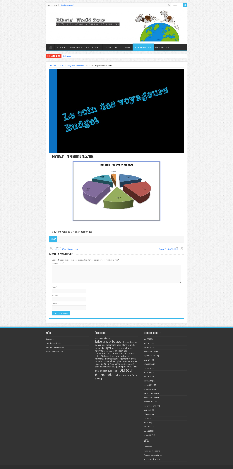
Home (53, 66)
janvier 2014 (148, 389)
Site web (55, 304)
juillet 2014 (148, 364)
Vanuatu (122, 376)
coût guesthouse (127, 353)
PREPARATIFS (61, 47)
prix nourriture (102, 366)
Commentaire (58, 263)
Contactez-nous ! (67, 5)
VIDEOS (118, 47)
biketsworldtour (109, 341)
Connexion (50, 339)
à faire (133, 375)
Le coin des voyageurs (142, 47)
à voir (98, 379)
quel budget (101, 371)
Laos (116, 359)
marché (105, 361)
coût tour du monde (115, 356)
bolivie (134, 342)
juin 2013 (147, 418)
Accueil (50, 47)
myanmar (126, 361)
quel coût (112, 371)
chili (117, 351)
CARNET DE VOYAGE (92, 47)
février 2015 (148, 347)
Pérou (112, 367)
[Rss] (169, 5)
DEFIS (127, 47)
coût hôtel (100, 356)
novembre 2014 (150, 352)
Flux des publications (54, 343)
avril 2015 (147, 343)
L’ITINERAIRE (75, 47)
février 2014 (148, 385)
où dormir (105, 364)
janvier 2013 (148, 435)
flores (127, 356)
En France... (67, 56)
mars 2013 (148, 431)
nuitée (134, 361)
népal (97, 364)
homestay (99, 358)
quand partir (121, 366)
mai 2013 (147, 423)
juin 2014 (147, 368)
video (127, 376)
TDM (121, 370)
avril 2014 (147, 377)
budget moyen (119, 348)
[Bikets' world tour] (116, 25)
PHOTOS (107, 47)
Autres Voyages (161, 47)
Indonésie (80, 66)
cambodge (110, 351)
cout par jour (112, 353)
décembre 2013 (150, 393)
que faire (132, 366)
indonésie (109, 359)
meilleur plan (114, 361)
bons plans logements (105, 345)
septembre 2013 (150, 406)
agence (97, 338)
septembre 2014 (150, 356)
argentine (104, 338)
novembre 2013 (150, 398)
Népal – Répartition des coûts (67, 248)
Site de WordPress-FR (54, 352)
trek (116, 375)
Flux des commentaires (55, 347)
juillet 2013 (148, 414)
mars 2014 (148, 381)
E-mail (55, 295)
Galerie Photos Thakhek (168, 248)
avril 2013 (147, 427)
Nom (54, 287)
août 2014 (147, 360)
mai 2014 (147, 372)
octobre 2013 (149, 402)
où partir (115, 364)
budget (106, 348)
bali (109, 338)
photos (123, 364)
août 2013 (147, 410)
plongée (131, 364)
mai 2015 (147, 339)
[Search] (185, 5)
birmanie (127, 342)
